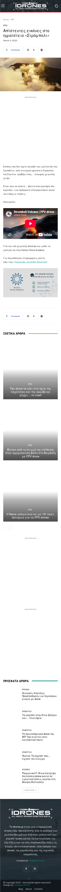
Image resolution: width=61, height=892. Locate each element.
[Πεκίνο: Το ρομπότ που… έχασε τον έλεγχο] (11, 755)
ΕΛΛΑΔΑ (25, 689)
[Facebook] (26, 869)
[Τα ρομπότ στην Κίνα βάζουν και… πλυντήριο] (11, 715)
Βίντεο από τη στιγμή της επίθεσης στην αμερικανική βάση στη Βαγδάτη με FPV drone (30, 452)
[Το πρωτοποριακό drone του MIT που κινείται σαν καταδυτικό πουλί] (11, 735)
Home (6, 19)
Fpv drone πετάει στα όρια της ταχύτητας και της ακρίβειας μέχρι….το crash (30, 391)
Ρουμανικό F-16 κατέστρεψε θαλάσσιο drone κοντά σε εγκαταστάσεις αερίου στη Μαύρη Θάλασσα (39, 777)
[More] (41, 50)
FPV (12, 19)
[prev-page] (5, 528)
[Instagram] (35, 869)
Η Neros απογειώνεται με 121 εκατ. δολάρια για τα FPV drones (31, 515)
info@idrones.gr (37, 860)
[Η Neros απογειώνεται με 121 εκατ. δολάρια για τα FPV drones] (30, 491)
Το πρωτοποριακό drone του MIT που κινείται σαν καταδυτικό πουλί (38, 736)
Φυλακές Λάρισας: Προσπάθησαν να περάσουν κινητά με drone (39, 696)
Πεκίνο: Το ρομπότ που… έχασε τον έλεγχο (36, 757)
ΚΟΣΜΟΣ (26, 769)
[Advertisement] (30, 129)
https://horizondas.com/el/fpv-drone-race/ (27, 261)
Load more (29, 790)
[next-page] (10, 528)
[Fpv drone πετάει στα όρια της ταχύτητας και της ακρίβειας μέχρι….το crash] (30, 369)
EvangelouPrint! (22, 885)
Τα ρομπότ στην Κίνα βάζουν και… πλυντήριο (39, 716)
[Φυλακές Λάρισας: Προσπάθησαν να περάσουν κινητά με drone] (11, 694)
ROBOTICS (27, 711)
